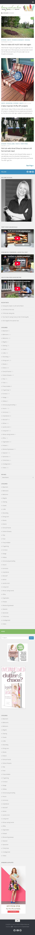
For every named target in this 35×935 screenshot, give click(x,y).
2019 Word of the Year (8, 309)
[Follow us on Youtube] (30, 172)
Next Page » (30, 165)
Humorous (5, 412)
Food (4, 382)
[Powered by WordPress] (12, 926)
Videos (4, 467)
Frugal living (11, 144)
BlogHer (5, 342)
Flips (4, 379)
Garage (4, 397)
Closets (4, 349)
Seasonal (27, 40)
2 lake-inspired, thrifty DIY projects (14, 106)
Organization (6, 442)
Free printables (6, 386)
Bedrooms (5, 338)
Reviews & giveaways (18, 40)
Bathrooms (5, 334)
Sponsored (5, 456)
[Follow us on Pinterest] (33, 172)
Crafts (3, 103)
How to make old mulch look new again (16, 45)
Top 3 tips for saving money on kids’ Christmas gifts (16, 317)
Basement (5, 331)
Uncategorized (6, 464)
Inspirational (6, 416)
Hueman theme (25, 926)
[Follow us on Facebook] (28, 172)
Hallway (5, 401)
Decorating (9, 103)
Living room (6, 430)
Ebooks (4, 364)
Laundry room (6, 427)
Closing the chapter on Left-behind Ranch (13, 306)
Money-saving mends (8, 434)
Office (4, 438)
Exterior (3, 40)
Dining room (6, 360)
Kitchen (4, 423)
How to (9, 40)
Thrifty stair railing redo (8, 313)
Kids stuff (5, 419)
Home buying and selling (9, 405)
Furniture (5, 393)
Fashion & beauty (7, 375)
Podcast (5, 445)
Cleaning (5, 345)
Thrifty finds (24, 144)
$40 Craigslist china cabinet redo (11, 320)
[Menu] (33, 2)
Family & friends (7, 371)
